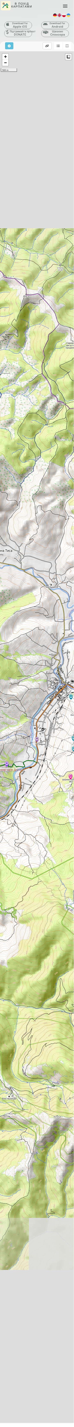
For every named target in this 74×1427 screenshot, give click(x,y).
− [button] (5, 62)
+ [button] (5, 56)
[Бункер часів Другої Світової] (7, 764)
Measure (68, 57)
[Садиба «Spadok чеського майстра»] (37, 740)
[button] (58, 45)
